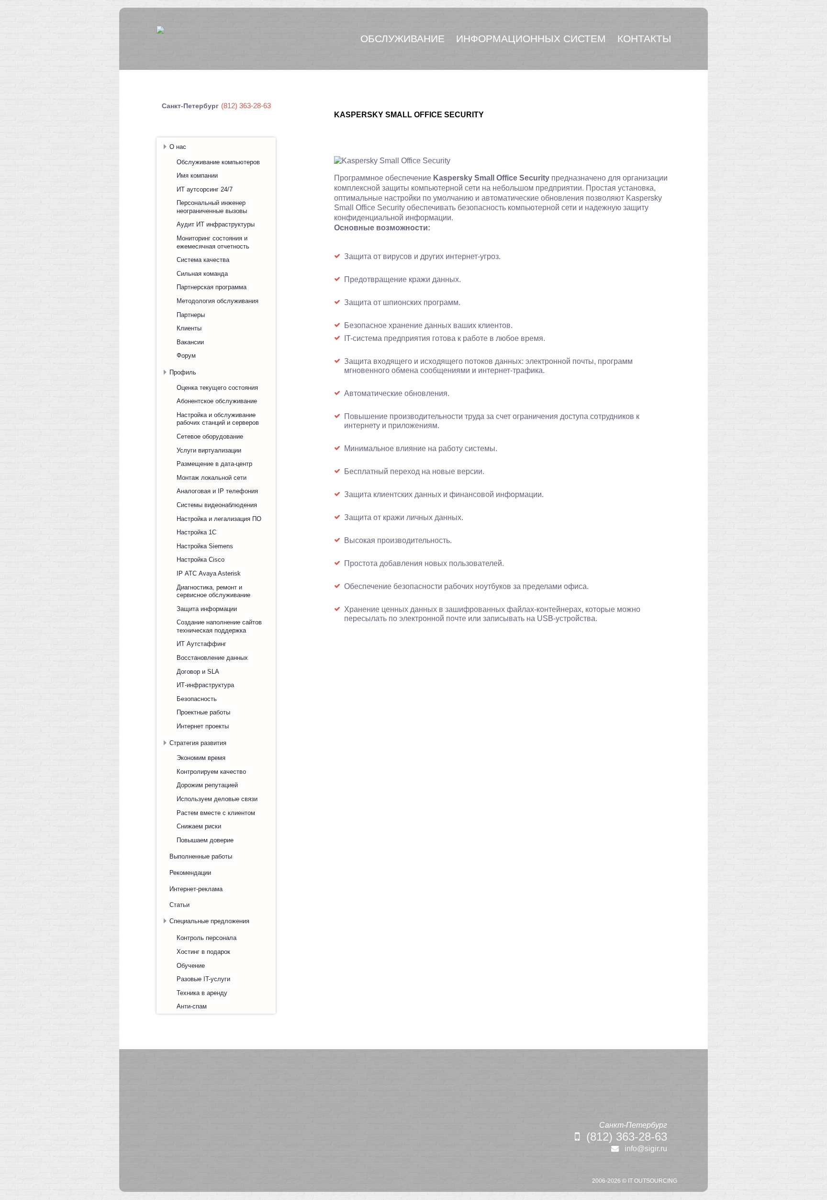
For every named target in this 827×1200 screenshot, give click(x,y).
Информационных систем (531, 38)
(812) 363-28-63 (626, 1136)
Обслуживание (402, 38)
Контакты (644, 38)
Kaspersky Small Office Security (409, 115)
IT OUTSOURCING (652, 1180)
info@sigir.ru (646, 1148)
